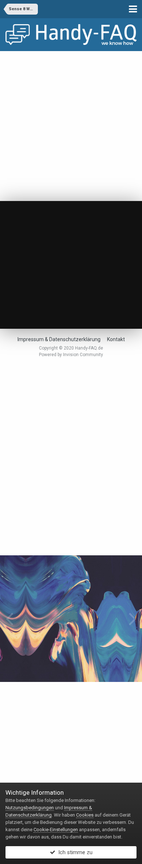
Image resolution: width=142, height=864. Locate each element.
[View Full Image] (84, 233)
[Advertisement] (71, 126)
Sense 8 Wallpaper (51, 220)
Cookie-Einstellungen (55, 829)
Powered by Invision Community (71, 354)
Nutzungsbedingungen (29, 807)
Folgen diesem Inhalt (38, 233)
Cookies (85, 815)
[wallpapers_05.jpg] (9, 618)
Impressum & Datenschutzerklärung (58, 339)
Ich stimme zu (73, 852)
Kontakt (116, 339)
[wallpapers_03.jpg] (132, 618)
